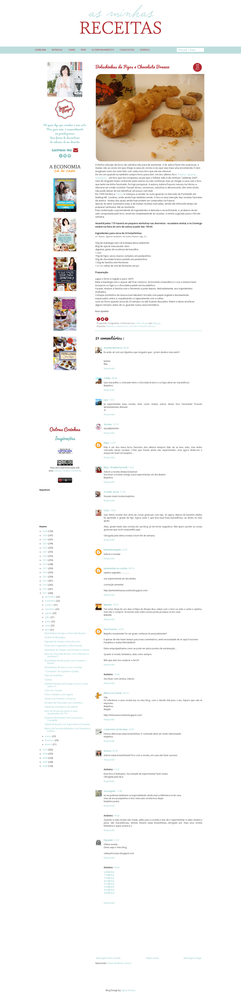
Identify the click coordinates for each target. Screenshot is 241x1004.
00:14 (125, 693)
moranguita (109, 791)
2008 (45, 757)
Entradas (57, 49)
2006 (45, 766)
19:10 (115, 604)
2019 (45, 560)
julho (47, 617)
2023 (45, 543)
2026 (45, 531)
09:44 (114, 378)
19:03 (113, 510)
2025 (45, 535)
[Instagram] (69, 156)
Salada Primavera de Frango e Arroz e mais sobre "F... (66, 685)
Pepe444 (108, 840)
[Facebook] (61, 156)
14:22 (131, 467)
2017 (45, 568)
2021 (45, 551)
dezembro (50, 596)
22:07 (131, 729)
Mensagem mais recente (108, 958)
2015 (45, 576)
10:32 (112, 399)
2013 (45, 584)
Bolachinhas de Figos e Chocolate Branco (65, 633)
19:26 (116, 674)
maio (48, 625)
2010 (45, 749)
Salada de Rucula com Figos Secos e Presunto (67, 724)
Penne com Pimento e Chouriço (60, 698)
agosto (49, 613)
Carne (71, 49)
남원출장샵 (109, 871)
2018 (45, 564)
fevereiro (50, 740)
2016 (45, 572)
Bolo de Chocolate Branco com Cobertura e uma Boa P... (67, 655)
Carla (106, 510)
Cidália (107, 378)
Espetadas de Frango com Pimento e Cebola (67, 649)
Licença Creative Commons (67, 470)
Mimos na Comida (113, 693)
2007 (45, 761)
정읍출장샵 (109, 892)
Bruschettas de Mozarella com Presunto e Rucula (65, 662)
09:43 (116, 815)
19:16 (120, 629)
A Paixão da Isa (111, 491)
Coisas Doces (122, 326)
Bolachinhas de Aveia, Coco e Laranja (63, 667)
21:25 (116, 840)
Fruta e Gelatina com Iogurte (59, 694)
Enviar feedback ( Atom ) (119, 963)
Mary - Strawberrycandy (115, 467)
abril (47, 629)
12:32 (116, 769)
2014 (45, 580)
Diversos (145, 49)
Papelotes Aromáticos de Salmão (61, 706)
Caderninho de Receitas (116, 729)
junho (48, 621)
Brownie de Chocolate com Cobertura (64, 702)
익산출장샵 (109, 883)
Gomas (48, 679)
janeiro (49, 744)
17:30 (122, 491)
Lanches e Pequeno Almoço (142, 326)
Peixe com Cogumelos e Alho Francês (63, 645)
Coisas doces (127, 49)
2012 (45, 589)
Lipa (106, 399)
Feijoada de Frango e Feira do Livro (62, 641)
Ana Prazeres (110, 629)
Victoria (107, 750)
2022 (45, 547)
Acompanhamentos (103, 49)
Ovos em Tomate (53, 690)
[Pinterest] (65, 156)
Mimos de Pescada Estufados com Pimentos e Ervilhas (68, 729)
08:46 (126, 347)
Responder (109, 368)
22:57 (125, 549)
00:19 (131, 568)
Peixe (83, 49)
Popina (119, 194)
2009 (45, 753)
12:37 (113, 442)
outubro (49, 604)
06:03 (116, 867)
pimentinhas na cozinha (115, 568)
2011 (45, 593)
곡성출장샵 (109, 886)
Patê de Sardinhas (54, 675)
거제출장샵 (109, 874)
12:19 (115, 424)
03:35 (115, 750)
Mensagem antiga (192, 958)
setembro (50, 609)
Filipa (106, 442)
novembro (50, 600)
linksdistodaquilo (112, 549)
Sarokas (108, 424)
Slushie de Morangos (55, 637)
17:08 (119, 791)
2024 (45, 539)
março (48, 736)
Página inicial (152, 958)
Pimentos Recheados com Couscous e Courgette (64, 719)
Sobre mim (40, 49)
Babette (108, 604)
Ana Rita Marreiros (113, 347)
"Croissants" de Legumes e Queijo (62, 671)
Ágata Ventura (128, 990)
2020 (45, 556)
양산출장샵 (109, 880)
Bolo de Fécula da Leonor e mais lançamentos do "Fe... (61, 712)
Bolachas (110, 326)
